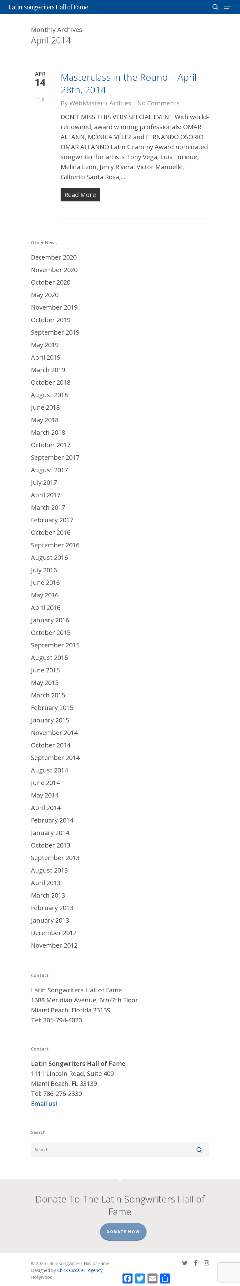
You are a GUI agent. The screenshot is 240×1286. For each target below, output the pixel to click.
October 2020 (50, 282)
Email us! (44, 1103)
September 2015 (55, 645)
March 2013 (48, 895)
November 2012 (54, 945)
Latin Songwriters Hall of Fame (48, 7)
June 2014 (45, 782)
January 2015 (50, 720)
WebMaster (86, 103)
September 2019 (55, 332)
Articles (120, 103)
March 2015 (48, 695)
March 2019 (48, 370)
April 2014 (45, 807)
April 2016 (45, 607)
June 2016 (45, 582)
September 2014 (55, 757)
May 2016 (44, 595)
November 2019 (54, 307)
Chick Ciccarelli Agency (79, 1270)
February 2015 (52, 707)
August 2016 (49, 557)
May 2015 (44, 682)
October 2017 (50, 445)
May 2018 (44, 420)
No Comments (158, 103)
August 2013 (49, 870)
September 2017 (55, 457)
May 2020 (44, 295)
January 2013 (50, 920)
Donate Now (123, 1231)
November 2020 (54, 270)
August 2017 (49, 470)
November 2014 (54, 732)
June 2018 (45, 407)
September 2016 (55, 545)
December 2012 (54, 933)
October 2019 (50, 320)
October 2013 (50, 845)
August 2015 (49, 657)
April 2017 (45, 495)
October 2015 (50, 632)
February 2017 (52, 520)
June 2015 (45, 670)
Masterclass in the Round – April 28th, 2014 (129, 83)
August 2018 (49, 395)
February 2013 (52, 908)
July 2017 (44, 482)
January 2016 (50, 620)
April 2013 (45, 882)
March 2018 (48, 432)
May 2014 (44, 795)
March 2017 (48, 507)
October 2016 (50, 532)
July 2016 (44, 570)
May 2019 (44, 345)
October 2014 (50, 745)
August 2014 (49, 770)
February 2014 (52, 820)
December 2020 (54, 257)
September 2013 (55, 857)
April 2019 (45, 357)
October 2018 (50, 382)
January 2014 (50, 832)
